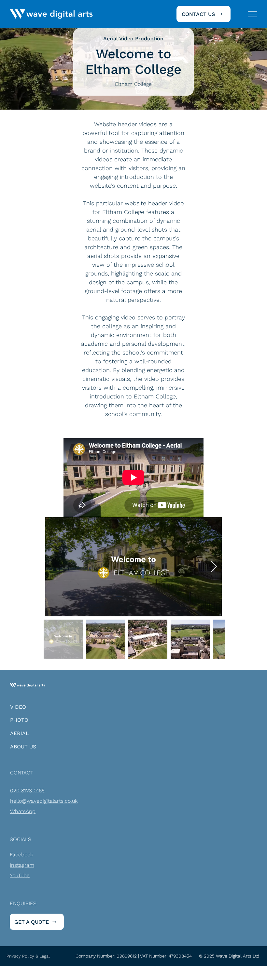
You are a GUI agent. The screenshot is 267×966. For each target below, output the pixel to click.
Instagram (22, 865)
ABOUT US (23, 747)
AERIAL (19, 733)
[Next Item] (214, 566)
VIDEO (18, 707)
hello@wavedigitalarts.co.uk (43, 801)
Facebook (21, 855)
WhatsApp (22, 811)
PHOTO (19, 720)
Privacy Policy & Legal (28, 956)
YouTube (20, 875)
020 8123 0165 (27, 790)
